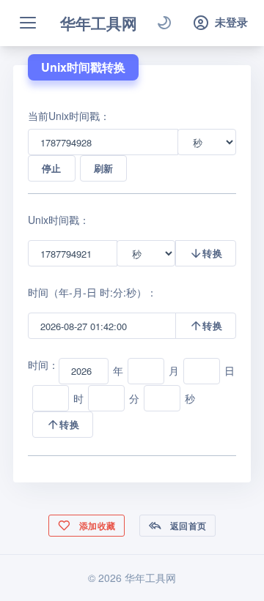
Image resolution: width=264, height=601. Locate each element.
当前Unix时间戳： (69, 115)
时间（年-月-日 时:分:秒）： (92, 292)
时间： (43, 364)
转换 (212, 253)
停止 (52, 168)
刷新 (104, 168)
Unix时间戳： (58, 219)
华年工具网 (98, 23)
